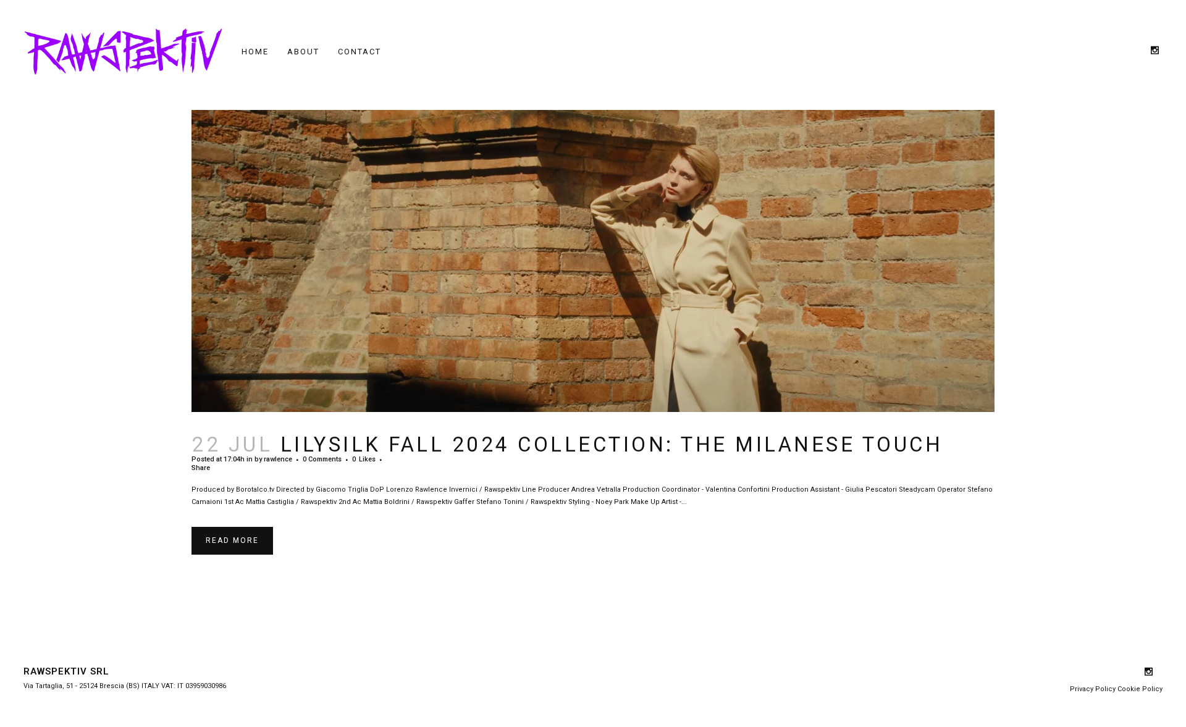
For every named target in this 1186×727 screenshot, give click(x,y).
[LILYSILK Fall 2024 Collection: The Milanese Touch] (593, 261)
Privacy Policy (1093, 689)
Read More (232, 540)
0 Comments (322, 459)
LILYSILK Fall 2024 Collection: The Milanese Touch (611, 444)
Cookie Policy (1140, 689)
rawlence (278, 459)
